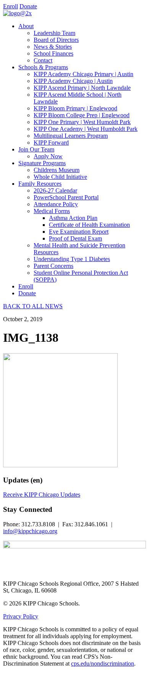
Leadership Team (54, 33)
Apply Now (48, 156)
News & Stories (53, 46)
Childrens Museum (56, 170)
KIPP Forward (51, 142)
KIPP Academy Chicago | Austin (73, 81)
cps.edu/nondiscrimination (102, 663)
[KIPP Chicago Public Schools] (17, 13)
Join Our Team (36, 149)
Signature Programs (42, 163)
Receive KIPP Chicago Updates (41, 494)
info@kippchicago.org (30, 531)
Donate (28, 6)
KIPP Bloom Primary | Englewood (75, 108)
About (26, 26)
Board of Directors (56, 40)
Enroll (10, 6)
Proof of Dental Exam (75, 238)
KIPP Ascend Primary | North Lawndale (82, 87)
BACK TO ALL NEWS (33, 306)
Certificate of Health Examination (89, 224)
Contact (43, 60)
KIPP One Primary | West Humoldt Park (82, 122)
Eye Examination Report (79, 231)
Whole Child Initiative (60, 177)
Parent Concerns (53, 266)
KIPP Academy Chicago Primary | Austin (83, 74)
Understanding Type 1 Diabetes (72, 259)
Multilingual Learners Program (71, 135)
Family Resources (40, 183)
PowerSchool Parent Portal (66, 197)
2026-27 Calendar (55, 190)
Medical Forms (52, 211)
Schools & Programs (43, 67)
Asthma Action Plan (73, 218)
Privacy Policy (20, 616)
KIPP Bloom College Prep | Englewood (82, 115)
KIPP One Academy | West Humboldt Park (86, 129)
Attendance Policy (56, 204)
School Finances (53, 53)
